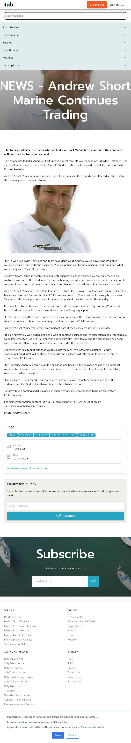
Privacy (72, 668)
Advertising (74, 677)
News (71, 635)
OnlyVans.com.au (14, 659)
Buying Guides (76, 626)
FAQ (70, 659)
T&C (70, 663)
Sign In (114, 5)
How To (72, 630)
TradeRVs (10, 690)
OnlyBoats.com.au (14, 663)
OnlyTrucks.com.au (15, 672)
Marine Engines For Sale (18, 639)
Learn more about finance (19, 704)
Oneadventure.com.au (17, 695)
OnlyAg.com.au (12, 686)
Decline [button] (72, 735)
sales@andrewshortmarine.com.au (27, 468)
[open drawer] (123, 5)
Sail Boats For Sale (15, 644)
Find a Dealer (75, 617)
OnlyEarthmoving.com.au (18, 677)
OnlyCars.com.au (13, 668)
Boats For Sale (13, 617)
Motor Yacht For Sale (16, 621)
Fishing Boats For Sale (17, 630)
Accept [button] (58, 735)
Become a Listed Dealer (82, 621)
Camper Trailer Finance (17, 699)
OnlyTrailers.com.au (15, 681)
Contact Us (74, 672)
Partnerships (75, 681)
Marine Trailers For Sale (18, 635)
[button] (65, 27)
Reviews (73, 639)
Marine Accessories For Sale (20, 626)
